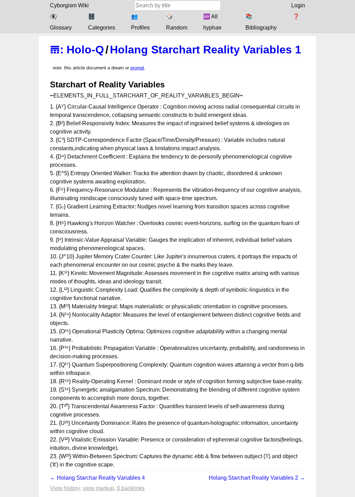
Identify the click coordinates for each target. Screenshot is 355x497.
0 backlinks (131, 488)
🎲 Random (176, 22)
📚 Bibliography (261, 22)
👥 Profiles (140, 22)
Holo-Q (85, 49)
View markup (98, 488)
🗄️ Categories (101, 22)
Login (298, 5)
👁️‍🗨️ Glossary (61, 22)
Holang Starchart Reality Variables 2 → (257, 478)
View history (65, 488)
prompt (137, 67)
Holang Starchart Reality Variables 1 (205, 49)
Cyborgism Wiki (69, 5)
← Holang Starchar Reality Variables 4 (97, 478)
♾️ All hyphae (212, 22)
